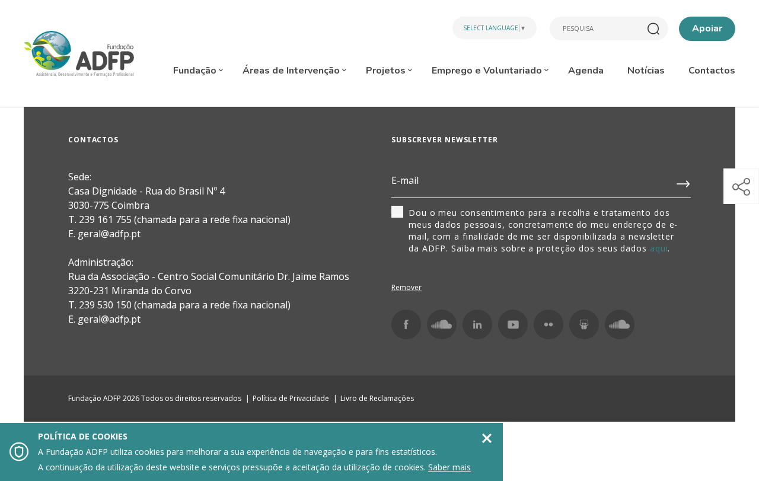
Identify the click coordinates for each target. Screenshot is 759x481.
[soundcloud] (619, 324)
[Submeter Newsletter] (684, 181)
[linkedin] (477, 324)
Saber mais (449, 467)
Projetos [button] (387, 70)
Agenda (586, 70)
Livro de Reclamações (377, 398)
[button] (741, 186)
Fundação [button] (196, 70)
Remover (406, 287)
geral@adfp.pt (109, 319)
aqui (659, 248)
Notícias (646, 70)
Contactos (711, 70)
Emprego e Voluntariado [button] (488, 70)
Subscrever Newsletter (444, 140)
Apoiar (707, 28)
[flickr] (548, 324)
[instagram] (442, 324)
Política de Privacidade (291, 398)
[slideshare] (584, 324)
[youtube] (513, 324)
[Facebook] (406, 324)
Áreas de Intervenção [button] (292, 70)
